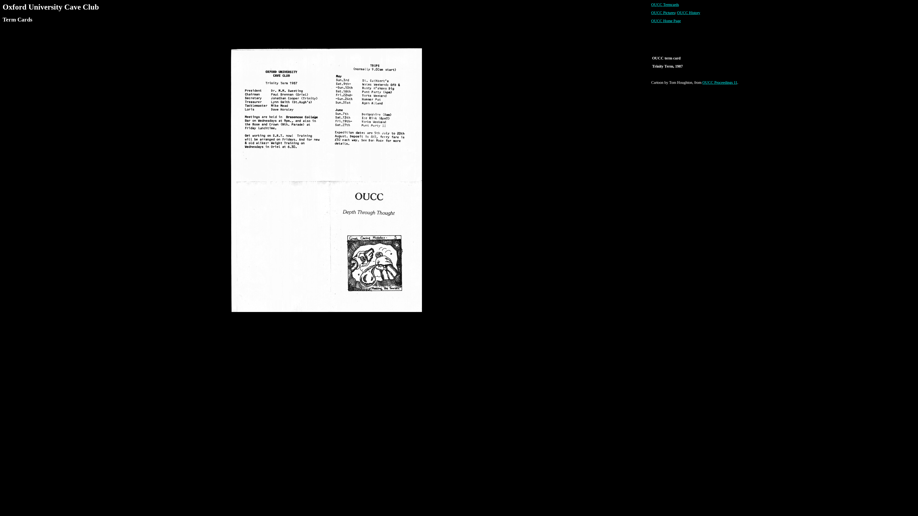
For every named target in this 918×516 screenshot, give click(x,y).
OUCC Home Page (666, 21)
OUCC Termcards (665, 5)
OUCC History (688, 13)
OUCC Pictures (663, 13)
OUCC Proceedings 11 (719, 83)
